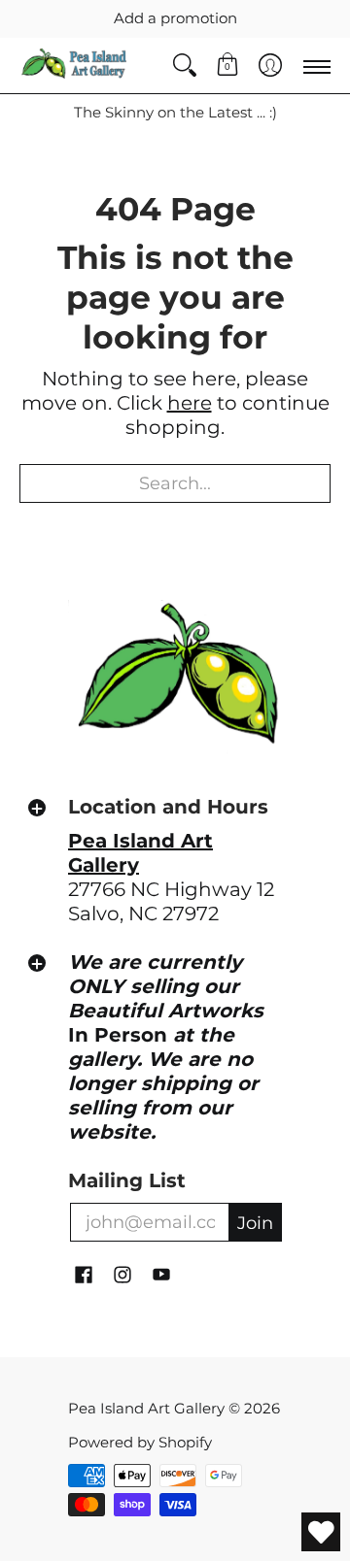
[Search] (184, 65)
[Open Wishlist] (320, 1531)
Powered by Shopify (140, 1442)
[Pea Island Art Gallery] (72, 65)
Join (255, 1222)
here (189, 403)
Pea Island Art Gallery (146, 1408)
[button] (227, 65)
